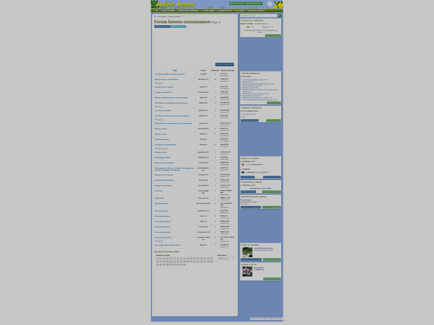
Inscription (200, 36)
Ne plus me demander (241, 63)
